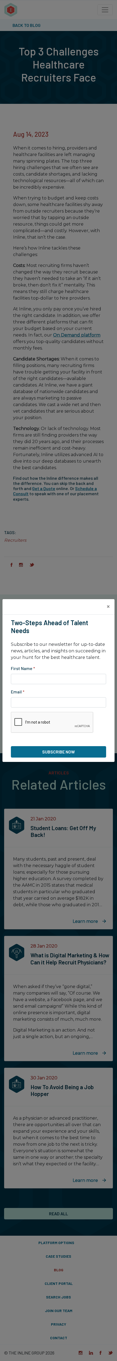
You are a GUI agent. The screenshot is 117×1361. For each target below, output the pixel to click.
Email (17, 691)
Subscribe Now (58, 751)
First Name (23, 668)
